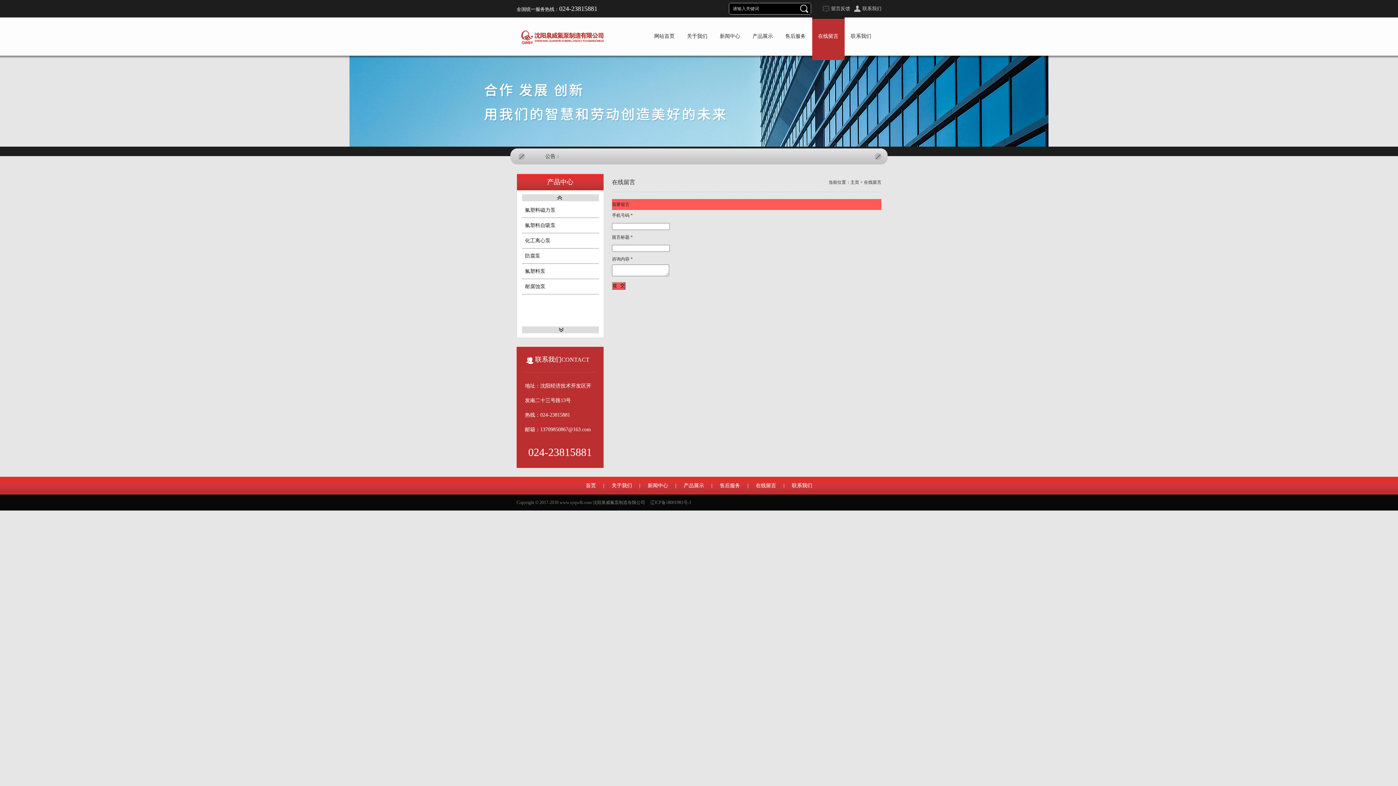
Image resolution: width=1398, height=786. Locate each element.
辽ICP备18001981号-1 (670, 502)
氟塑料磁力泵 (540, 210)
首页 (591, 485)
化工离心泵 (537, 240)
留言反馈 (840, 8)
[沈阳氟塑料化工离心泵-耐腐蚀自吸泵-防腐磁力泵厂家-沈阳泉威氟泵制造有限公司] (563, 37)
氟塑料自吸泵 (540, 225)
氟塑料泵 (535, 271)
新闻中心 (658, 485)
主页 (854, 182)
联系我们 (871, 8)
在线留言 (872, 182)
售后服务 (730, 485)
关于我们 (622, 485)
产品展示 (694, 485)
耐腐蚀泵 (535, 286)
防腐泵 (532, 256)
